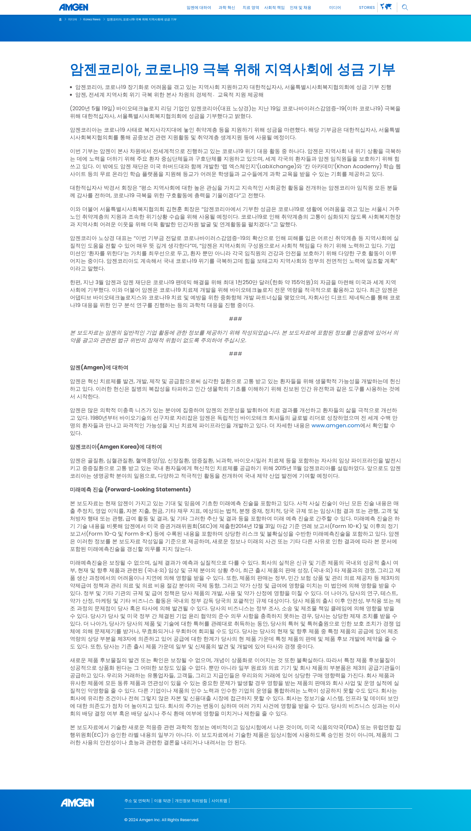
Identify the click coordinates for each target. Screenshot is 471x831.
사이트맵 (219, 800)
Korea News (92, 19)
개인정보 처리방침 (191, 800)
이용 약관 (162, 800)
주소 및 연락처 (137, 800)
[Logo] (77, 802)
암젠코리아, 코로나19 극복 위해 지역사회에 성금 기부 (142, 19)
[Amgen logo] (73, 7)
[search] (405, 7)
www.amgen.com (336, 425)
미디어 (72, 19)
